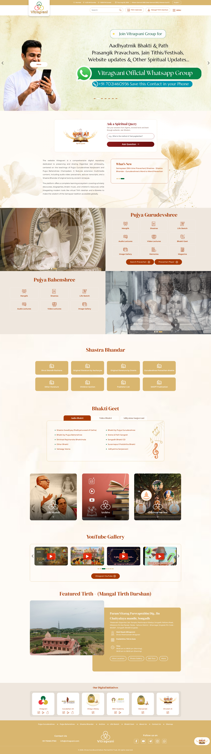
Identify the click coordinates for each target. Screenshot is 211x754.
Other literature (52, 387)
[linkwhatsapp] (164, 741)
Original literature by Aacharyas (87, 370)
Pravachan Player (167, 262)
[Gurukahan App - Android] (68, 712)
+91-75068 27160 (49, 741)
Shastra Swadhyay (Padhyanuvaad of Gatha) (76, 430)
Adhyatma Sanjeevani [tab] (133, 418)
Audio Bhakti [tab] (77, 418)
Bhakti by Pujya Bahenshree (69, 435)
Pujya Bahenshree (67, 724)
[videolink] (51, 556)
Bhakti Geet (182, 241)
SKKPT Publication (159, 387)
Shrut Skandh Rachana (51, 370)
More (163, 658)
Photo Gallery (136, 658)
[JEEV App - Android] (120, 712)
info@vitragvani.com (69, 741)
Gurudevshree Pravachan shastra (159, 370)
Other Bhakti (62, 444)
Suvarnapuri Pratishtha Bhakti (121, 444)
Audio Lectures (125, 241)
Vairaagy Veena (63, 449)
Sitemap (169, 724)
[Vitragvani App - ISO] (47, 712)
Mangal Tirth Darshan (159, 10)
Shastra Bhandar (87, 724)
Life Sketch (182, 228)
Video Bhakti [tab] (105, 418)
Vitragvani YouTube (104, 576)
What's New (124, 164)
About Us (143, 724)
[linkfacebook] (136, 741)
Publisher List (123, 387)
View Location (118, 658)
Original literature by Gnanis (123, 370)
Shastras (154, 228)
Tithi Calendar (136, 10)
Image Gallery (125, 254)
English (176, 2)
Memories (153, 254)
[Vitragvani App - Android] (43, 712)
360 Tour (152, 658)
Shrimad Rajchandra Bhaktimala (71, 440)
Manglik (125, 228)
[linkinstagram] (157, 741)
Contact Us (156, 724)
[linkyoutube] (143, 741)
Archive (102, 724)
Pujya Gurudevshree (46, 724)
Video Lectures (154, 241)
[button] (95, 98)
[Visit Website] (39, 712)
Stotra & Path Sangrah (118, 435)
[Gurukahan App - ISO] (72, 712)
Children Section (87, 387)
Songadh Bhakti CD (116, 440)
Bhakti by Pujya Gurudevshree (121, 430)
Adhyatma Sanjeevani (118, 449)
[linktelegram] (150, 741)
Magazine (182, 254)
